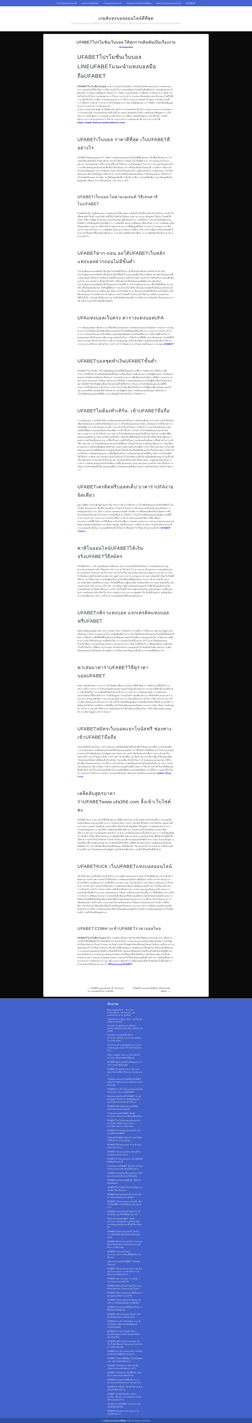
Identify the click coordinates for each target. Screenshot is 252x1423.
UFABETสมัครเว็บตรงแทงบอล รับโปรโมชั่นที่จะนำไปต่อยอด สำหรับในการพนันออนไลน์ (124, 1344)
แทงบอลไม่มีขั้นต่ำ (90, 3)
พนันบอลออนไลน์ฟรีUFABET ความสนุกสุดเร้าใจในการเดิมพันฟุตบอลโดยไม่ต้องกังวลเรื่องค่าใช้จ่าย (124, 1099)
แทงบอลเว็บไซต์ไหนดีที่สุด (139, 3)
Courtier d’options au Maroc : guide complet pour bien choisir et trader (125, 1028)
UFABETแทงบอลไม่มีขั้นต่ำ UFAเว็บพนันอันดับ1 (151, 989)
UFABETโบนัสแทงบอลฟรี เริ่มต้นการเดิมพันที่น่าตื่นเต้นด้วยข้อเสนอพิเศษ (123, 1234)
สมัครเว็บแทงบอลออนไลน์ (168, 3)
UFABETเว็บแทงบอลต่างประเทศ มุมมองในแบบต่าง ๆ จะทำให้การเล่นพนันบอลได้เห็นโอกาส (124, 1271)
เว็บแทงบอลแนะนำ (113, 3)
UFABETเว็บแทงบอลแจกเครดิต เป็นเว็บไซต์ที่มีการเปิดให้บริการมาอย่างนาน (124, 1204)
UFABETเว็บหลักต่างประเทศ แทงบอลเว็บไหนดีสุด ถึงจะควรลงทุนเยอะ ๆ (125, 1072)
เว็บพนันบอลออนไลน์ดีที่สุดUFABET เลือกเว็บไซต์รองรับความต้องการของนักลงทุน (125, 1082)
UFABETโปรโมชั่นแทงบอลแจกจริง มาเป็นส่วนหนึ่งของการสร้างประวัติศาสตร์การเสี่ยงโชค (124, 1123)
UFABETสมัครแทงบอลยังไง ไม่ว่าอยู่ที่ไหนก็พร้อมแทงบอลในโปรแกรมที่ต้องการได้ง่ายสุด (124, 1244)
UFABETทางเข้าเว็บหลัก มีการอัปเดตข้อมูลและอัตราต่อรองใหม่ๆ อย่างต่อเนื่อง (123, 1334)
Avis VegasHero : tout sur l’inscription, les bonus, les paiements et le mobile (121, 1012)
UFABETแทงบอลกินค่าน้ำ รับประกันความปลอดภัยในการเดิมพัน (106, 989)
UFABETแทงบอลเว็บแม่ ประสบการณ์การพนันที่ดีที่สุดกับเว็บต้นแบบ (124, 1254)
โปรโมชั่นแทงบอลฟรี (67, 3)
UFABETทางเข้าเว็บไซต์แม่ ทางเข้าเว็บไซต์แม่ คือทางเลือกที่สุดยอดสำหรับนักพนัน (124, 1324)
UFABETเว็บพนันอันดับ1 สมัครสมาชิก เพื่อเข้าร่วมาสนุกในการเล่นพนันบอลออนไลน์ (124, 1396)
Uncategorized (126, 47)
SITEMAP (190, 3)
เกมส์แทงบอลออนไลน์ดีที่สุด (126, 18)
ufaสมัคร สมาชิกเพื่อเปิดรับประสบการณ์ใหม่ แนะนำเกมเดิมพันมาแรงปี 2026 (124, 1037)
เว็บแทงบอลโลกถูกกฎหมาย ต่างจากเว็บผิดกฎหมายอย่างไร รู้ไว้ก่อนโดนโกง (124, 1047)
